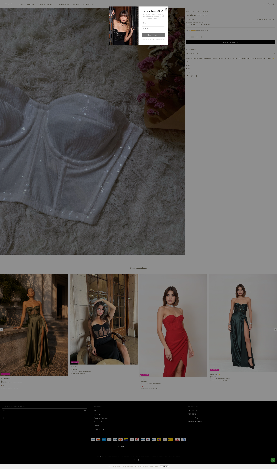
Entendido (164, 466)
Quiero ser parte (153, 35)
